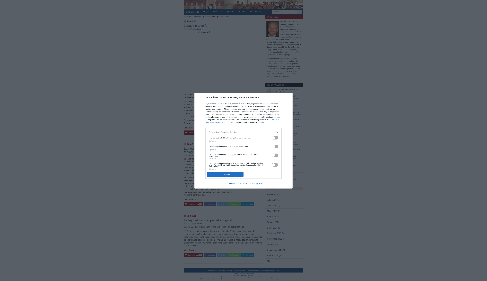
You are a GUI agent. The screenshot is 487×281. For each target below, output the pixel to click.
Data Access (243, 183)
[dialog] (243, 140)
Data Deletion (229, 183)
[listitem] (243, 132)
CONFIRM (225, 174)
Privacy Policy (257, 183)
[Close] (287, 97)
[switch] (275, 137)
